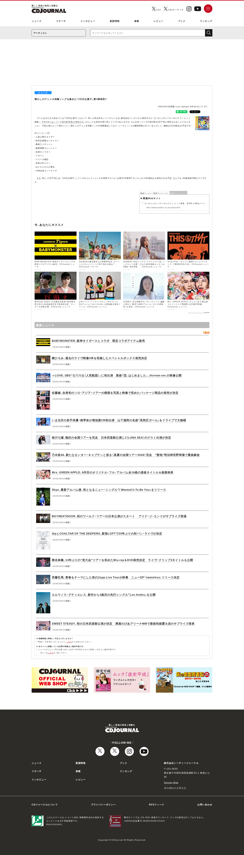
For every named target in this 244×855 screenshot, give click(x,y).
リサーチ (61, 21)
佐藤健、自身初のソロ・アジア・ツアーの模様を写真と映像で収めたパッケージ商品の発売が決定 (115, 393)
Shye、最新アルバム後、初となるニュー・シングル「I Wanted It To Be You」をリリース (109, 489)
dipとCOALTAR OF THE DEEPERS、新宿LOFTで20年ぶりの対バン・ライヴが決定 (107, 533)
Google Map (171, 782)
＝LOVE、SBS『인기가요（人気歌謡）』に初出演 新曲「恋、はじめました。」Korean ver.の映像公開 (117, 375)
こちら (69, 641)
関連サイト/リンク (178, 193)
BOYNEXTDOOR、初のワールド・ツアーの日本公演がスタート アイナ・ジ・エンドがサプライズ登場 (119, 516)
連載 (136, 21)
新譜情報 (115, 21)
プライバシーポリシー (103, 804)
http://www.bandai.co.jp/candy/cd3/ (163, 207)
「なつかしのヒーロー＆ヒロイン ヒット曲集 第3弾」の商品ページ (175, 203)
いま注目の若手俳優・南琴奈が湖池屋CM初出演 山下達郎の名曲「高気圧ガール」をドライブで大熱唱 (119, 420)
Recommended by (195, 313)
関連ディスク (146, 193)
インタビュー (87, 21)
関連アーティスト (161, 193)
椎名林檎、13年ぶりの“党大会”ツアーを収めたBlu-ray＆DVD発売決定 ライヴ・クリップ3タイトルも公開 (122, 560)
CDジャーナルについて (45, 804)
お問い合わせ (204, 804)
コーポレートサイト (175, 787)
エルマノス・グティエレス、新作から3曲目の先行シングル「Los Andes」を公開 (104, 594)
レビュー (159, 21)
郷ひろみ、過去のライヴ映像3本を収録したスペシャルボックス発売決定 (99, 358)
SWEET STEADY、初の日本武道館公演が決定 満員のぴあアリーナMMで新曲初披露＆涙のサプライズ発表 (123, 623)
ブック (182, 21)
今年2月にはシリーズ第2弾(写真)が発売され (63, 121)
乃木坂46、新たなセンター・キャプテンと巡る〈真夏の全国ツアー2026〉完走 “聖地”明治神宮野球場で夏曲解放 (126, 455)
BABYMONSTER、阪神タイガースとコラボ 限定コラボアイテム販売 (98, 341)
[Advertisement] (122, 64)
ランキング (206, 21)
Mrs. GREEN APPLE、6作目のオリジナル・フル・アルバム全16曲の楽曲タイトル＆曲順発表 (112, 472)
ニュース (37, 21)
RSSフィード (156, 804)
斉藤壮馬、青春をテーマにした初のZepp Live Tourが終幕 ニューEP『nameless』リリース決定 (116, 577)
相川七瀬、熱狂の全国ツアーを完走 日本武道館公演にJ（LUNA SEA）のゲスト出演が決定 (111, 437)
